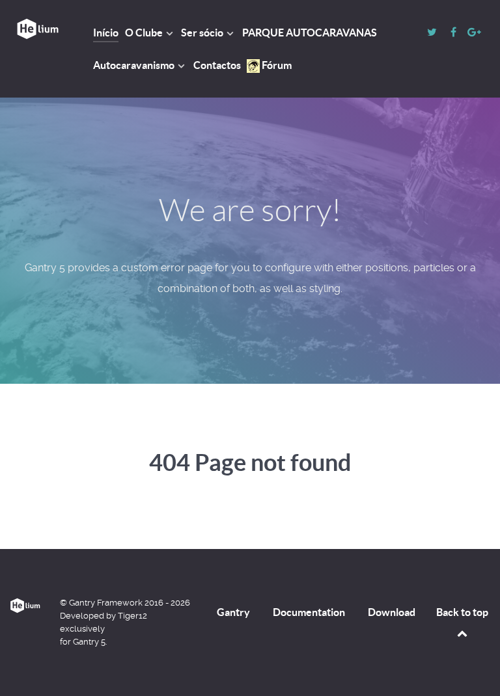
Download (391, 612)
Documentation (309, 612)
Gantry (233, 612)
